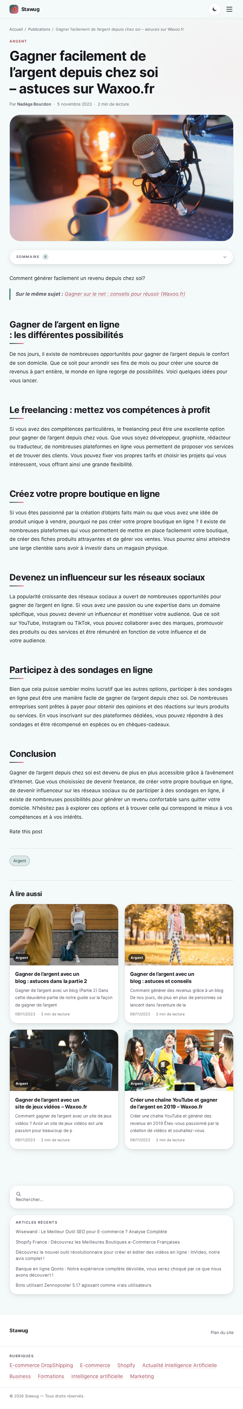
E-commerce (95, 1365)
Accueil (16, 29)
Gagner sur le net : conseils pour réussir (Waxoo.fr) (125, 294)
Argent (18, 41)
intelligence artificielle (97, 1376)
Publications (39, 29)
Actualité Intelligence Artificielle (179, 1365)
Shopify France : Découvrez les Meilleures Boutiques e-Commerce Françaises (98, 1242)
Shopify (126, 1365)
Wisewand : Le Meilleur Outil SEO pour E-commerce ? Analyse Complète (91, 1231)
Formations (51, 1376)
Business (20, 1376)
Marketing (142, 1376)
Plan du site (222, 1332)
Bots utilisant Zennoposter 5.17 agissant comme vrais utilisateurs (83, 1285)
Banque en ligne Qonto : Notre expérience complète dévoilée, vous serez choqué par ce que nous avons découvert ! (118, 1272)
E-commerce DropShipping (41, 1365)
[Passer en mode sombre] (214, 9)
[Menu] (229, 9)
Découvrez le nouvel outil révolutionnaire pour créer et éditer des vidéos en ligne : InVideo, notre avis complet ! (118, 1255)
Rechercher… (29, 1199)
